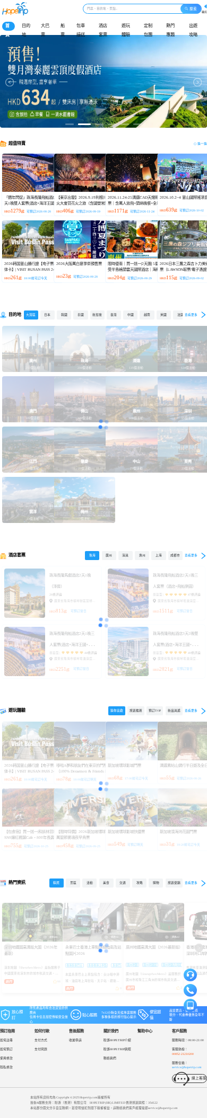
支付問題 (40, 1049)
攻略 (139, 882)
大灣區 (31, 314)
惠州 (142, 555)
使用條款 (6, 1058)
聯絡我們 (110, 1058)
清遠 (125, 555)
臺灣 (113, 314)
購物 (156, 882)
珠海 (92, 555)
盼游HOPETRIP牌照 (117, 1049)
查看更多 (191, 314)
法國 (180, 314)
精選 (56, 882)
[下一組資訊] (199, 948)
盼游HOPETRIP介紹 (117, 1040)
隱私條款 (6, 1067)
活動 (90, 882)
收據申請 (75, 1040)
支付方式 (40, 1040)
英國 (163, 314)
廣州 (109, 555)
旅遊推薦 (136, 710)
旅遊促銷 (174, 882)
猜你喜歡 (116, 710)
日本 (47, 314)
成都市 (175, 555)
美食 (106, 882)
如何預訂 (6, 1049)
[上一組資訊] (8, 948)
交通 (122, 882)
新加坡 (97, 314)
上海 (159, 555)
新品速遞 (174, 710)
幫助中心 (144, 1030)
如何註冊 (6, 1040)
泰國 (80, 314)
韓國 (64, 314)
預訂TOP (155, 710)
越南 (147, 314)
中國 (130, 314)
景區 (73, 882)
